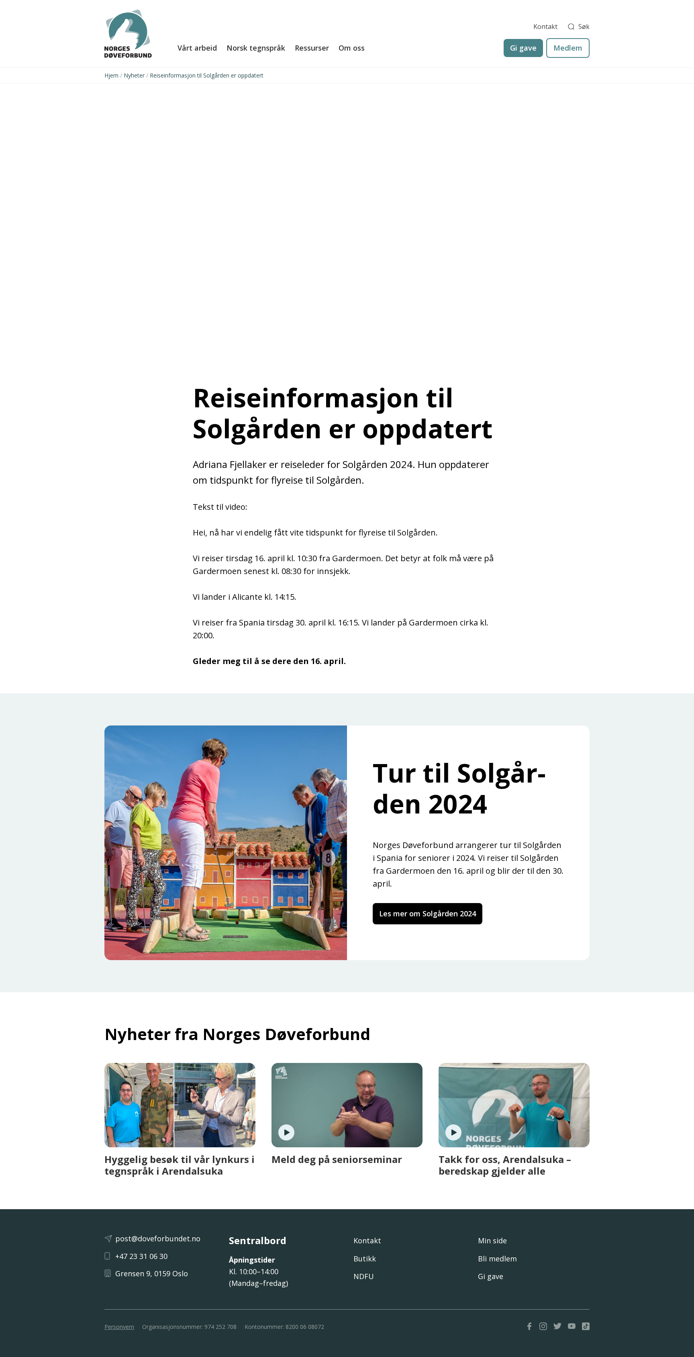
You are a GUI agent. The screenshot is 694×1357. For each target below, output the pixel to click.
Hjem (111, 75)
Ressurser (312, 48)
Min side (492, 1240)
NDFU (363, 1276)
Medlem (567, 48)
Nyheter (134, 75)
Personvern (119, 1326)
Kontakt (545, 26)
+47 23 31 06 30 (141, 1256)
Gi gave (523, 48)
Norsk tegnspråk (256, 48)
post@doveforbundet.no (157, 1238)
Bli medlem (497, 1258)
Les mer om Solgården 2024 (427, 913)
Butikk (364, 1258)
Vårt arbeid (197, 48)
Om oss (352, 48)
